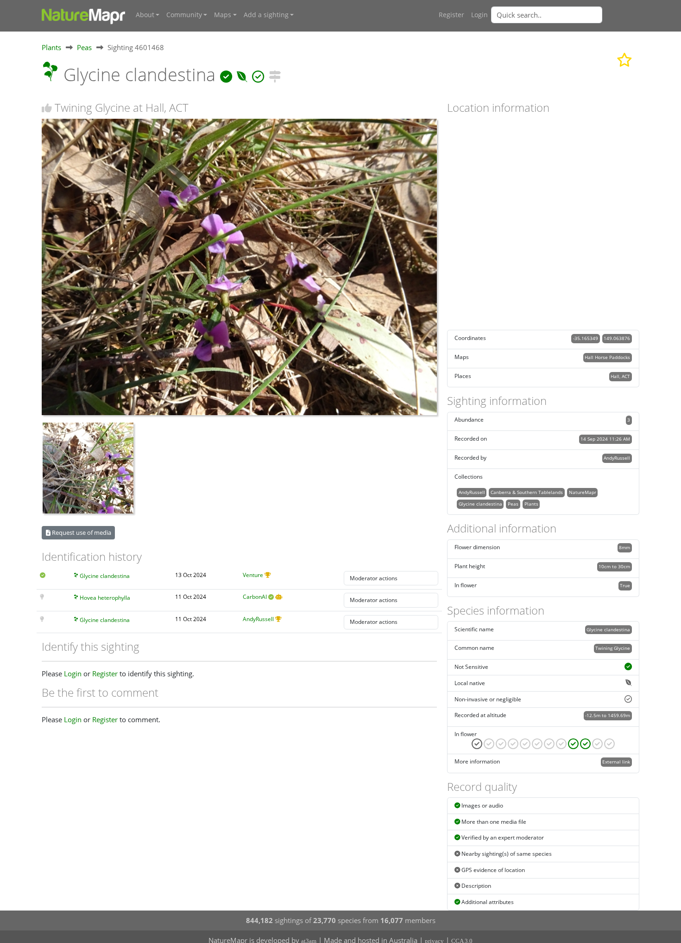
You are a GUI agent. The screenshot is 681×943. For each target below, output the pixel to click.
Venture (253, 575)
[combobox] (565, 14)
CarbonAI (255, 597)
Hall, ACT (620, 376)
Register (451, 15)
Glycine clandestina (105, 576)
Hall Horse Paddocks (607, 357)
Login (479, 15)
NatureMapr (582, 492)
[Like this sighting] (47, 108)
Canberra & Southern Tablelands (527, 492)
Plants (51, 47)
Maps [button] (222, 15)
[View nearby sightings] (275, 74)
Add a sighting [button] (266, 15)
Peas (84, 47)
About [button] (145, 15)
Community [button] (184, 15)
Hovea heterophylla (105, 598)
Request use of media (80, 532)
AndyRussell (258, 619)
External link (616, 761)
